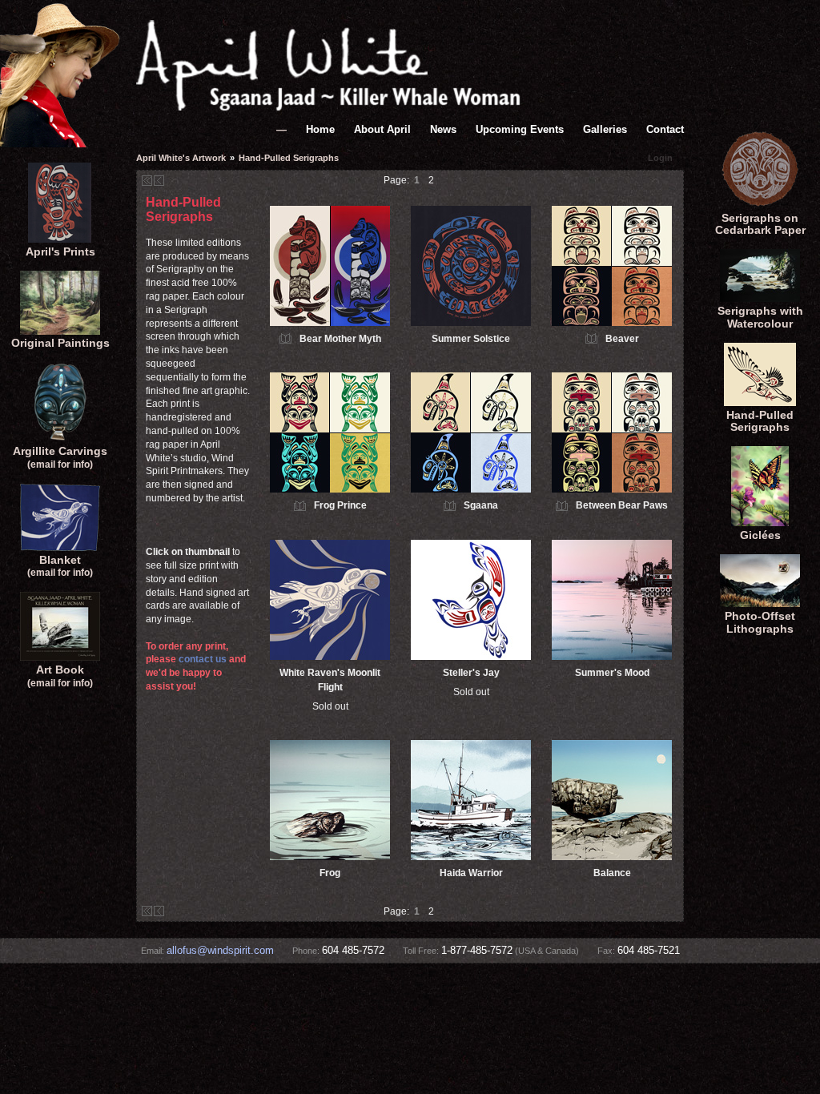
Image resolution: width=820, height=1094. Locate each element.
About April (382, 129)
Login (660, 158)
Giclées (760, 535)
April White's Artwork (181, 158)
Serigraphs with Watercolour (760, 317)
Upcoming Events (520, 129)
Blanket (60, 565)
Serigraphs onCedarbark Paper (760, 224)
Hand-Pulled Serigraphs (760, 421)
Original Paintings (60, 342)
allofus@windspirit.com (220, 950)
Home (320, 129)
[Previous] (159, 181)
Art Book (60, 675)
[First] (147, 181)
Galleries (605, 129)
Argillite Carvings (60, 456)
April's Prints (60, 251)
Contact (665, 129)
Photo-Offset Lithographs (760, 622)
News (443, 129)
